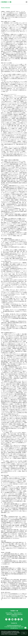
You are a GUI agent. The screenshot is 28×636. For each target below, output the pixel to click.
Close (23, 633)
